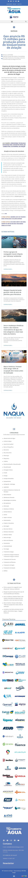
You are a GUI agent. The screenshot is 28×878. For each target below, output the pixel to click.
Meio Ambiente (15, 56)
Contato (19, 4)
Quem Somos (9, 4)
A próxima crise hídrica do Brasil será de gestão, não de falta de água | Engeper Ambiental (13, 611)
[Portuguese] (24, 876)
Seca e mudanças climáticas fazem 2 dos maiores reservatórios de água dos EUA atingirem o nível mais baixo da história (13, 330)
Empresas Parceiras (9, 619)
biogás (6, 57)
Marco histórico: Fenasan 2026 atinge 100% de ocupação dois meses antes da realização (13, 370)
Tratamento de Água (8, 870)
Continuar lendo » (8, 269)
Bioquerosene (11, 57)
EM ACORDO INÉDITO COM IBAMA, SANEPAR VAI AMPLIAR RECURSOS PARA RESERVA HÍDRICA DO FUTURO (13, 223)
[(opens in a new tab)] (14, 17)
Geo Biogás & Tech (15, 59)
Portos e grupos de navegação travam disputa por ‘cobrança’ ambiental (13, 254)
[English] (22, 876)
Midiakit (15, 4)
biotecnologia (17, 57)
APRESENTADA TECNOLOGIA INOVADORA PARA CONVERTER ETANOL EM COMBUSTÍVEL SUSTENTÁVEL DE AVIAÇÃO (14, 144)
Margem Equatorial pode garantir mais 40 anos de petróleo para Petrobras (12, 292)
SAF (20, 59)
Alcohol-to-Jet (18, 196)
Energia (9, 56)
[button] (1, 17)
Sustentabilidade (21, 56)
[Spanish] (26, 876)
